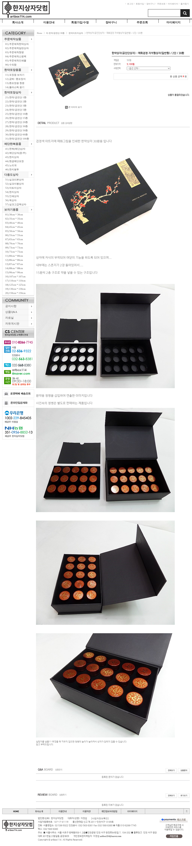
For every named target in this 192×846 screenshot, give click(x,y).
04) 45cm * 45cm (14, 227)
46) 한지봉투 (12, 169)
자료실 (9, 317)
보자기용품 (11, 209)
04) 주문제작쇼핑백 (15, 56)
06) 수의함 (10, 64)
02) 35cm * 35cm (14, 218)
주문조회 (161, 4)
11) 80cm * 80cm (14, 255)
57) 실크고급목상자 (15, 204)
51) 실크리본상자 (14, 179)
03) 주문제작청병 (14, 52)
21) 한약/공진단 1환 (15, 97)
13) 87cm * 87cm (14, 264)
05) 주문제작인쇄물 (15, 60)
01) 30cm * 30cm (14, 214)
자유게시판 (12, 323)
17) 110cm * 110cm (15, 280)
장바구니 (150, 4)
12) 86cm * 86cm (14, 260)
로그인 (130, 4)
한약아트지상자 (76, 33)
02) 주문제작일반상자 (17, 48)
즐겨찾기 (185, 4)
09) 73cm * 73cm (14, 247)
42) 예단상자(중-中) (15, 153)
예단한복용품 (12, 143)
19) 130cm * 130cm (15, 289)
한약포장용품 (12, 69)
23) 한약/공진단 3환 (15, 105)
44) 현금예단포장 (14, 161)
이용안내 (49, 22)
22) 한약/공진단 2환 (15, 101)
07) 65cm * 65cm (14, 239)
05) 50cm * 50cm (14, 231)
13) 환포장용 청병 (14, 83)
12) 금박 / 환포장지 (15, 79)
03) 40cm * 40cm (14, 222)
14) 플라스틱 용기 (14, 87)
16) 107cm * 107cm (15, 276)
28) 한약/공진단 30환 (16, 126)
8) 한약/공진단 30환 (55, 33)
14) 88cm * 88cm (14, 268)
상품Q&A (11, 311)
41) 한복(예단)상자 (15, 148)
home (39, 33)
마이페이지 (173, 4)
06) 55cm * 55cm (14, 235)
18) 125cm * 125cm (15, 284)
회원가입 (140, 4)
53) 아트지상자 (13, 187)
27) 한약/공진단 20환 (16, 122)
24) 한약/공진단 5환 (15, 109)
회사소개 (17, 22)
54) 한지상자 (12, 192)
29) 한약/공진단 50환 (16, 130)
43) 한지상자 (12, 157)
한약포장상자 (12, 92)
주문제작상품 (12, 39)
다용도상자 (11, 174)
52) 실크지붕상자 (14, 183)
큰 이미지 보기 (75, 107)
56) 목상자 (10, 200)
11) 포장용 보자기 (14, 74)
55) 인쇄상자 (12, 196)
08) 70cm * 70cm (14, 243)
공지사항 (10, 306)
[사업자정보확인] (100, 818)
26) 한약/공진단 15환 (16, 118)
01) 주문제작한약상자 (17, 44)
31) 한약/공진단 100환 (17, 138)
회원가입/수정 (80, 22)
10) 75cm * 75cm (14, 251)
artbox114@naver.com (110, 836)
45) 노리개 (10, 165)
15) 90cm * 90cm (14, 272)
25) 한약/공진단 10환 (16, 113)
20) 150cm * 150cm (15, 293)
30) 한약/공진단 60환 (16, 134)
